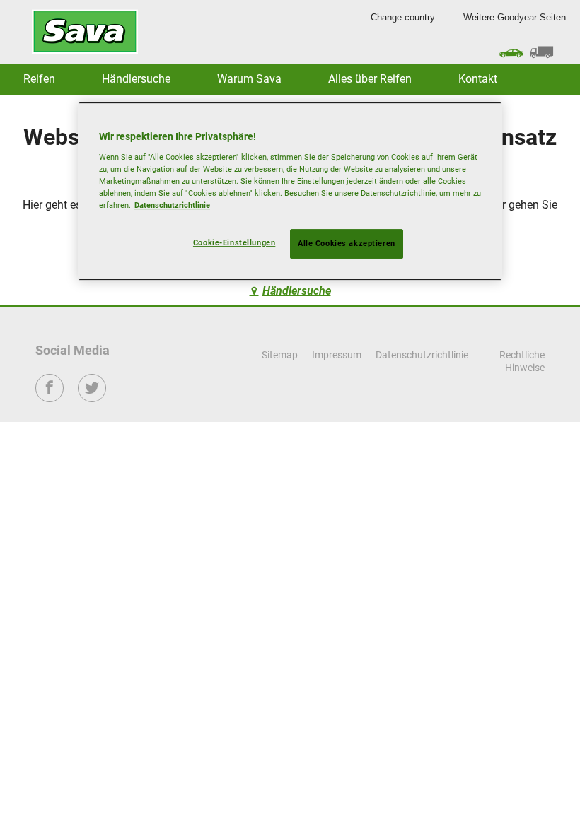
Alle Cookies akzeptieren (346, 243)
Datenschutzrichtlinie (172, 205)
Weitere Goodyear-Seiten (514, 17)
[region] (290, 191)
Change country (403, 17)
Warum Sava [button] (249, 79)
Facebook (50, 397)
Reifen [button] (39, 79)
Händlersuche (136, 79)
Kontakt (477, 79)
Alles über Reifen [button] (370, 79)
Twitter (92, 397)
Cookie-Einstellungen (234, 242)
